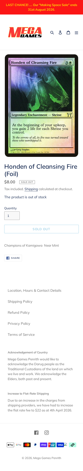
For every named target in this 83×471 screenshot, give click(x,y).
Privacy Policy (19, 323)
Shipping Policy (20, 301)
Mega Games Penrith (47, 458)
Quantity (10, 208)
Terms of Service (21, 334)
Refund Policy (19, 312)
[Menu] (76, 32)
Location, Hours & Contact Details (34, 290)
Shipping (31, 189)
